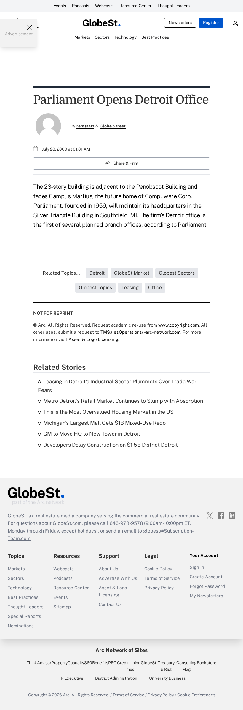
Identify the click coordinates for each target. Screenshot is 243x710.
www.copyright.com (178, 325)
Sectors (16, 578)
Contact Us (110, 604)
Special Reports (24, 616)
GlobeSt (148, 662)
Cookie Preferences (196, 694)
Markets (16, 568)
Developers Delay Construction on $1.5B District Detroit (110, 445)
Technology (20, 587)
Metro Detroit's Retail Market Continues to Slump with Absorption (123, 401)
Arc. (67, 694)
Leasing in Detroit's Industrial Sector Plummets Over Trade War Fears (117, 385)
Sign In (197, 567)
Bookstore (206, 662)
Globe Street (113, 126)
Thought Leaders (173, 5)
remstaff (85, 126)
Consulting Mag (186, 666)
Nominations (21, 625)
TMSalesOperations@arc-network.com (140, 332)
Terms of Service (162, 578)
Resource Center (135, 5)
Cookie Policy (158, 568)
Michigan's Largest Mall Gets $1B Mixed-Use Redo (104, 423)
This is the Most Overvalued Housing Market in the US (108, 412)
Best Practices (23, 597)
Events (59, 5)
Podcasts (80, 5)
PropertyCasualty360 (71, 662)
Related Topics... (61, 273)
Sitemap (62, 606)
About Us (108, 568)
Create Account (206, 576)
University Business (167, 678)
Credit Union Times (128, 666)
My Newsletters (206, 595)
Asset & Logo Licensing (113, 591)
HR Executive (70, 678)
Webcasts (104, 5)
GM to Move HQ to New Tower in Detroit (91, 434)
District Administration (116, 678)
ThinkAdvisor (39, 662)
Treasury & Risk (166, 666)
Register (211, 22)
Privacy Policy (159, 587)
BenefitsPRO (104, 662)
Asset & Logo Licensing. (93, 339)
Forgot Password (207, 586)
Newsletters (180, 22)
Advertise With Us (118, 578)
